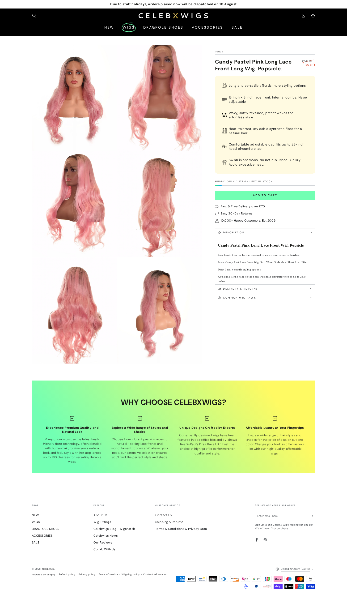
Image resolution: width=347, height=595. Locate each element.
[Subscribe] (313, 516)
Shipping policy (130, 574)
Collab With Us (104, 549)
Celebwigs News (105, 536)
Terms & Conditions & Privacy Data (181, 529)
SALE (35, 542)
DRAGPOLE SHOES (45, 529)
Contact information (155, 574)
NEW (35, 515)
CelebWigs (48, 568)
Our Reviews (102, 542)
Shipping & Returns (169, 522)
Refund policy (67, 574)
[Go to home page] (173, 15)
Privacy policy (87, 574)
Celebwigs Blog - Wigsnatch (114, 529)
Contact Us (163, 515)
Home (218, 52)
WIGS (36, 522)
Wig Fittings (102, 522)
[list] (173, 440)
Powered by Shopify (43, 574)
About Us (100, 515)
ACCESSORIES (42, 536)
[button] (34, 15)
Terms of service (108, 574)
